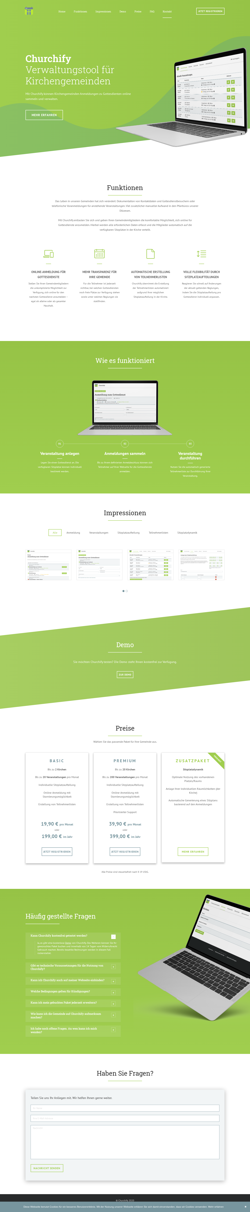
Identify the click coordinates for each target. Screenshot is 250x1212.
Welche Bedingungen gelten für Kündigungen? (60, 991)
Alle (55, 532)
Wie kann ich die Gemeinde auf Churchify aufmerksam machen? (66, 1015)
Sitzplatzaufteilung (129, 532)
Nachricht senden (47, 1168)
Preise (138, 11)
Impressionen (103, 11)
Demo (123, 11)
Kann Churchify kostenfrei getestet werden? (59, 935)
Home (62, 11)
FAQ (152, 11)
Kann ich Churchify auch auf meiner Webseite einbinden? (67, 980)
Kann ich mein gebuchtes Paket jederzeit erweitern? (64, 1002)
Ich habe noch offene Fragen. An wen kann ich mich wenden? (64, 1030)
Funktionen (80, 11)
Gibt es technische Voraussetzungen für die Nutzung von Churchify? (67, 967)
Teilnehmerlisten (158, 532)
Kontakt (167, 11)
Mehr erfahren (44, 115)
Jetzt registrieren (210, 11)
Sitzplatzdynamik (187, 532)
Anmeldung (73, 532)
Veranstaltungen (98, 532)
